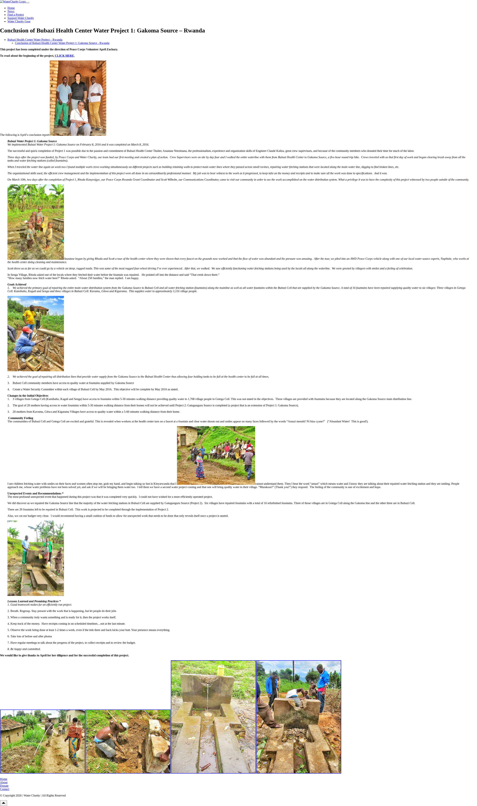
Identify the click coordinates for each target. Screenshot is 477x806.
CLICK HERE (64, 55)
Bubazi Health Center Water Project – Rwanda (34, 39)
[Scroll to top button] (3, 803)
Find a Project (15, 14)
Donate (4, 785)
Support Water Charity (20, 18)
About (3, 782)
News (10, 11)
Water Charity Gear (18, 21)
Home (11, 8)
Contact (4, 789)
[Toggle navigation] (27, 2)
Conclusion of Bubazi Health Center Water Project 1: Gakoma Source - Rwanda (62, 43)
